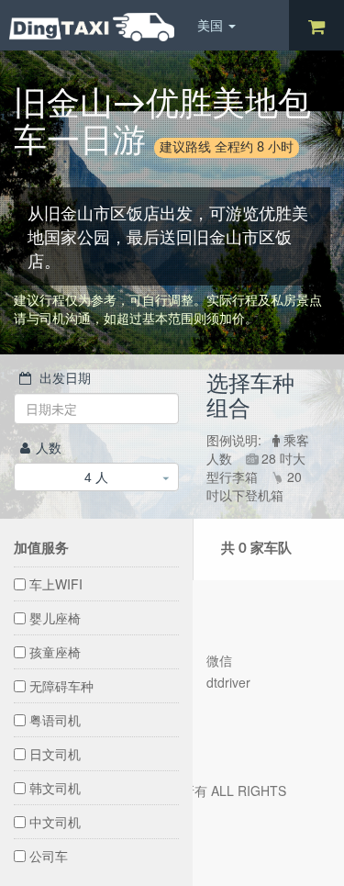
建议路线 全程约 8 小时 (227, 147)
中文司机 (55, 822)
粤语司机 (55, 720)
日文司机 (55, 754)
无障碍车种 (61, 686)
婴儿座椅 (55, 618)
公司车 (48, 856)
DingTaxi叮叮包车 (91, 27)
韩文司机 (55, 788)
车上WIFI (56, 584)
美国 (212, 25)
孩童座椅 (55, 652)
